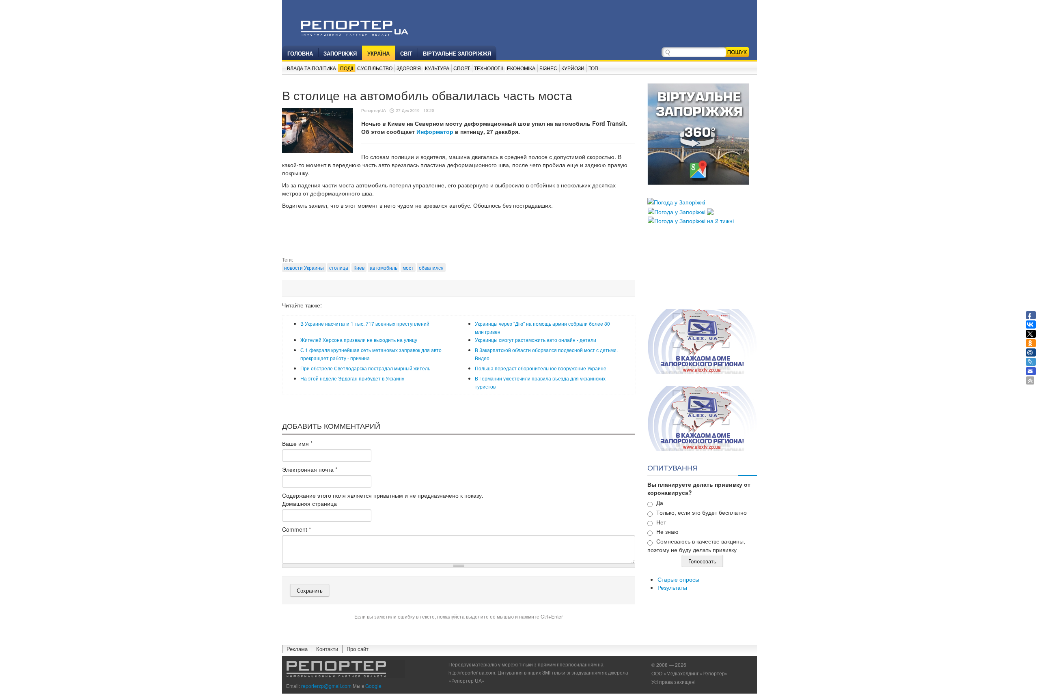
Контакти (327, 649)
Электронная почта (309, 469)
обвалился (431, 267)
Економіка (521, 67)
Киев (359, 267)
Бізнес (548, 67)
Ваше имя (297, 443)
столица (338, 267)
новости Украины (304, 267)
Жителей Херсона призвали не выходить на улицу (358, 339)
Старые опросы (678, 579)
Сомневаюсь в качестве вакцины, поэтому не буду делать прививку (696, 545)
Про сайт (358, 649)
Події (346, 67)
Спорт (461, 67)
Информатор (435, 131)
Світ (406, 53)
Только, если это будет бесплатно (701, 512)
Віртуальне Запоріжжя (457, 53)
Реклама (297, 649)
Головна (300, 53)
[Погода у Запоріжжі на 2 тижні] (691, 220)
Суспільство (374, 67)
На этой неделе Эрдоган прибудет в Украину (352, 378)
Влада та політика (311, 67)
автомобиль (383, 267)
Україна (378, 53)
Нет (661, 522)
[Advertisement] (458, 235)
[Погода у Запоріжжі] (676, 201)
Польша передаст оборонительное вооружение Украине (540, 368)
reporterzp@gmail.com (326, 685)
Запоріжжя (340, 53)
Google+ (374, 685)
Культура (437, 67)
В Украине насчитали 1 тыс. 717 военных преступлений (364, 323)
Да (659, 502)
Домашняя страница (309, 503)
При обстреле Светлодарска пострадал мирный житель (365, 368)
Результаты (672, 587)
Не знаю (667, 531)
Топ (593, 67)
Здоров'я (409, 67)
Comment (296, 529)
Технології (488, 67)
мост (408, 267)
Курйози (572, 67)
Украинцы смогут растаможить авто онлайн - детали (535, 339)
